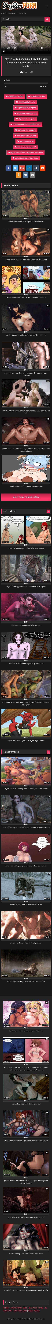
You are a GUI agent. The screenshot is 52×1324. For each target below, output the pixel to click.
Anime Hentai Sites (19, 1308)
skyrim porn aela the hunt (26, 113)
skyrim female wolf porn (27, 108)
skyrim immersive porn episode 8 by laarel (26, 152)
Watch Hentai (34, 1311)
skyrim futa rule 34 (26, 141)
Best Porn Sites (20, 1311)
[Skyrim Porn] (21, 6)
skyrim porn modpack (27, 119)
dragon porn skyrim (15, 96)
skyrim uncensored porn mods (26, 158)
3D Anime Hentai (36, 1308)
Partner (6, 1308)
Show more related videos (26, 497)
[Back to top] (44, 1316)
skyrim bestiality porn (27, 102)
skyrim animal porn (38, 96)
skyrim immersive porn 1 (26, 147)
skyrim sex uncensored (27, 130)
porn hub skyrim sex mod (26, 136)
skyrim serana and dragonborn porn (27, 124)
